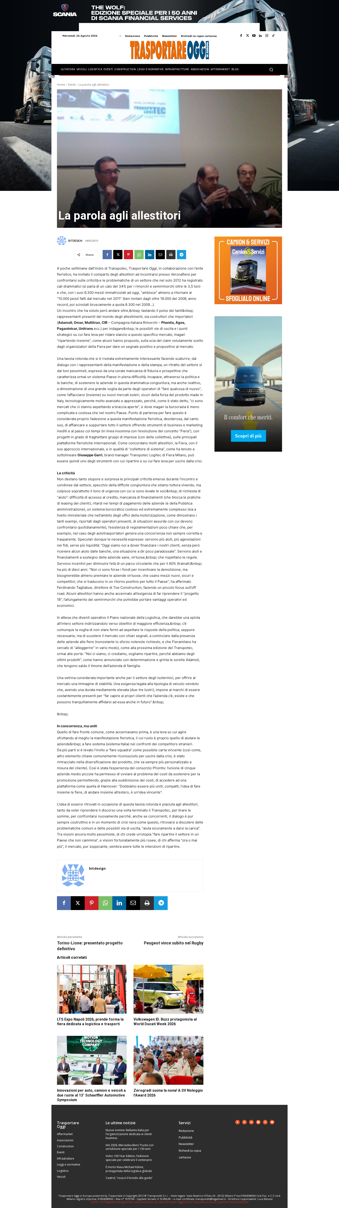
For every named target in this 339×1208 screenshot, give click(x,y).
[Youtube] (254, 36)
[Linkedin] (260, 36)
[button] (271, 69)
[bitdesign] (62, 240)
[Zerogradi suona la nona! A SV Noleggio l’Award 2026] (168, 1060)
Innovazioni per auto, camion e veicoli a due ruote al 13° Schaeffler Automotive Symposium (91, 1095)
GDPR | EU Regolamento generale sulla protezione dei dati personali (133, 1202)
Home (61, 85)
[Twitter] (247, 36)
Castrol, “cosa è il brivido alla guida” (129, 1178)
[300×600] (248, 455)
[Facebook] (241, 36)
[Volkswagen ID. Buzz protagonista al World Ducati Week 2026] (168, 989)
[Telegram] (181, 254)
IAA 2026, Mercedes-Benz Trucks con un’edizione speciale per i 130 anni (130, 1147)
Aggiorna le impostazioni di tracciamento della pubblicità (213, 1202)
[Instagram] (267, 36)
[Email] (160, 254)
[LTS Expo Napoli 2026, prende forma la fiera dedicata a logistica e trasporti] (92, 989)
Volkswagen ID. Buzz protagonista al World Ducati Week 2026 (165, 1021)
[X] (117, 254)
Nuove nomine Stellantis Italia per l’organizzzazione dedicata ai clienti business (129, 1134)
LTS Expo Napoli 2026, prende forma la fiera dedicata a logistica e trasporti (90, 1021)
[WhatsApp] (139, 254)
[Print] (170, 254)
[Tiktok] (273, 36)
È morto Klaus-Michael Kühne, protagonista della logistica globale (129, 1169)
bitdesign (75, 240)
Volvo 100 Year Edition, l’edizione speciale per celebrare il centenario (129, 1158)
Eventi (72, 85)
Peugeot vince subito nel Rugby (173, 943)
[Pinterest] (128, 254)
